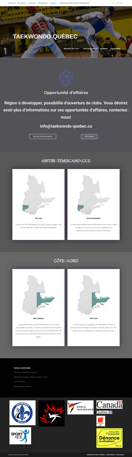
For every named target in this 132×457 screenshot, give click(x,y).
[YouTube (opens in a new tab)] (120, 3)
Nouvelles (12, 3)
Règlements (111, 455)
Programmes (42, 3)
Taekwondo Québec (45, 36)
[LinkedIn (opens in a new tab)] (118, 3)
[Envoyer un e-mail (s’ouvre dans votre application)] (123, 3)
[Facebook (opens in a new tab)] (113, 3)
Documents (21, 3)
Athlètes (31, 3)
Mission (53, 3)
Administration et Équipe (96, 455)
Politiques (120, 455)
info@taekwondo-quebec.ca (66, 126)
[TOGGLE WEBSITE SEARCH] (123, 49)
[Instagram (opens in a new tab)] (116, 3)
